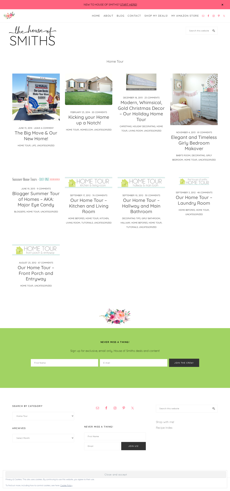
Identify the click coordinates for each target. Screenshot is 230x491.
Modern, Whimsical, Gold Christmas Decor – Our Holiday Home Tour (141, 111)
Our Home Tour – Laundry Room (194, 200)
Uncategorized (45, 145)
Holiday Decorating (144, 126)
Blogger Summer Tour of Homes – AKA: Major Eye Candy (36, 199)
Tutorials (87, 222)
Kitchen (104, 218)
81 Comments (204, 132)
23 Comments (151, 97)
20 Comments (99, 112)
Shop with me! (165, 422)
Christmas (126, 126)
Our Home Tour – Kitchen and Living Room (88, 205)
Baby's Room (183, 155)
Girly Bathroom (151, 218)
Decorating (198, 155)
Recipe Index (164, 427)
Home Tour (24, 145)
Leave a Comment (44, 128)
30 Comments (152, 195)
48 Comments (204, 192)
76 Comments (99, 195)
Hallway (125, 222)
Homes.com (86, 129)
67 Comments (45, 262)
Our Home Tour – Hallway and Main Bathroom (141, 205)
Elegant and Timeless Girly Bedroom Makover (194, 142)
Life (34, 145)
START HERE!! (128, 4)
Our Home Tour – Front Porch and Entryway (36, 273)
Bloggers (19, 211)
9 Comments (44, 188)
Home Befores (76, 218)
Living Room (136, 130)
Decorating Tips (131, 218)
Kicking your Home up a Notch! (88, 120)
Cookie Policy (66, 485)
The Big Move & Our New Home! (36, 135)
